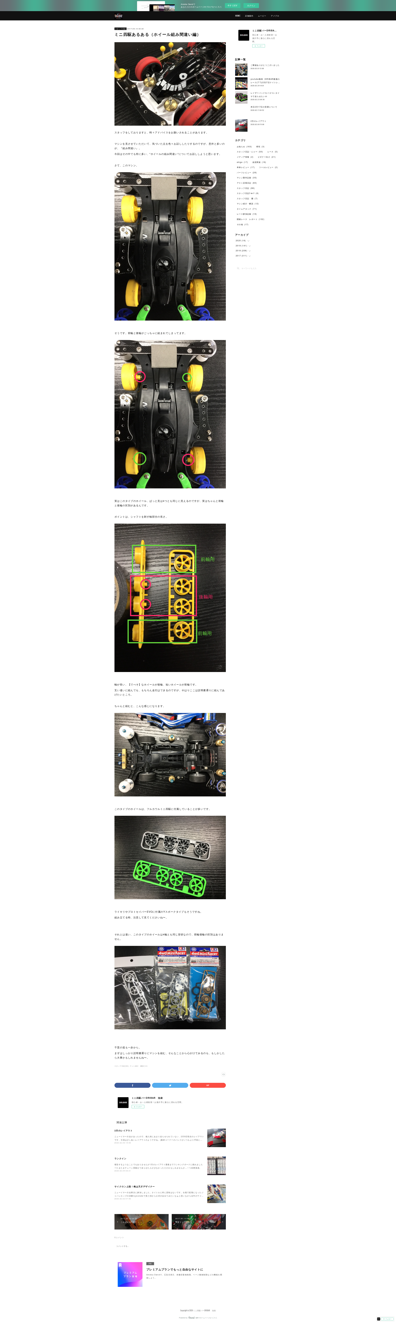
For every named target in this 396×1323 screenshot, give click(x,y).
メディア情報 (245, 156)
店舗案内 (249, 15)
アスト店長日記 (247, 182)
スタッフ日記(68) (121, 1066)
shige (242, 162)
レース (272, 151)
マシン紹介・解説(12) (139, 1066)
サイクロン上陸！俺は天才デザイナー (134, 1186)
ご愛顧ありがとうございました (265, 65)
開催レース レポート (250, 219)
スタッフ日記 (120, 29)
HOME (238, 15)
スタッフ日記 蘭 (247, 198)
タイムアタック (247, 208)
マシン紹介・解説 (248, 203)
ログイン (251, 5)
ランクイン (120, 1158)
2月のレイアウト (123, 1130)
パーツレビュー (247, 172)
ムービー (262, 15)
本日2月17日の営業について (264, 106)
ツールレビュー (268, 167)
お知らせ (244, 146)
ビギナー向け (267, 156)
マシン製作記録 (247, 177)
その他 (243, 224)
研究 (260, 146)
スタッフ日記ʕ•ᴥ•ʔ (248, 193)
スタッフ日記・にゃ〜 (250, 151)
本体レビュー (246, 167)
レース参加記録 (247, 214)
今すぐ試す (233, 5)
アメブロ (275, 15)
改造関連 (259, 162)
